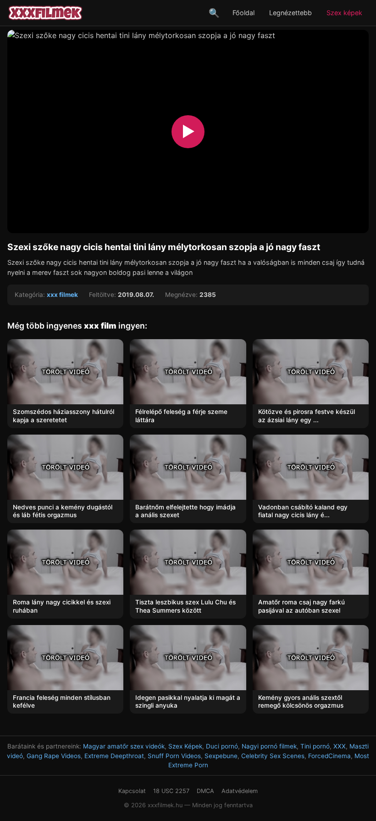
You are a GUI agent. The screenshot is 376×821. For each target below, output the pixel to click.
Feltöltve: (102, 294)
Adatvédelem (239, 790)
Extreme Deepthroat (114, 756)
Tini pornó (315, 746)
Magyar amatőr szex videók (124, 746)
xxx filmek (62, 294)
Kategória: (30, 294)
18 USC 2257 (171, 790)
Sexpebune (221, 756)
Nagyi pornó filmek (269, 746)
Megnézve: (181, 294)
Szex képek (344, 13)
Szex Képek (185, 746)
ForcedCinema (329, 756)
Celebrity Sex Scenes (272, 756)
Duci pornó (222, 746)
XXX (339, 746)
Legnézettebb (290, 13)
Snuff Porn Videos (174, 756)
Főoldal (243, 13)
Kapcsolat (132, 790)
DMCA (205, 790)
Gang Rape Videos (54, 756)
